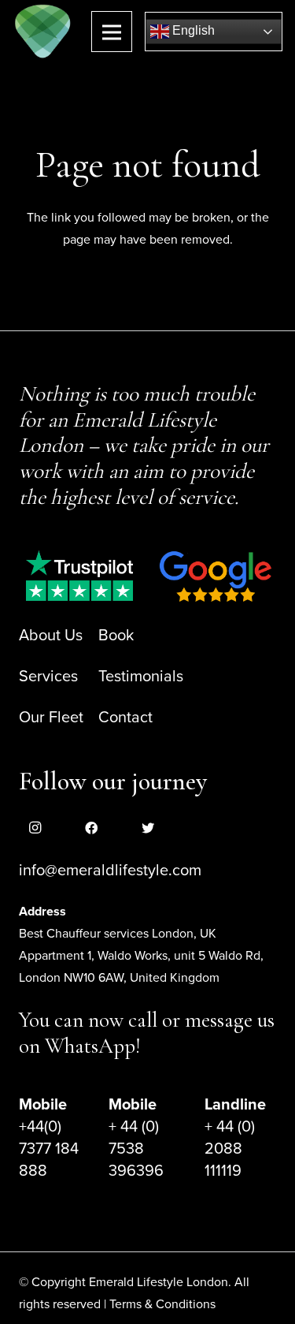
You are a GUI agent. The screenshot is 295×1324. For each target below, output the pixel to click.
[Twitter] (148, 828)
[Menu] (111, 31)
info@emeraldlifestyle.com (110, 870)
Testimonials (140, 676)
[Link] (43, 31)
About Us (51, 635)
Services (48, 676)
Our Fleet (51, 717)
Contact (125, 717)
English (192, 30)
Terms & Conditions (162, 1304)
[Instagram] (34, 828)
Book (116, 635)
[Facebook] (91, 828)
